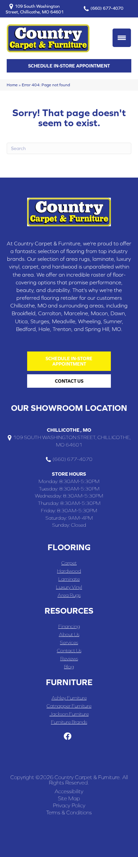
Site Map (69, 798)
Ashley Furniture (69, 698)
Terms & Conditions (69, 812)
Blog (69, 666)
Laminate (69, 579)
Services (69, 642)
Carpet (69, 563)
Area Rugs (69, 595)
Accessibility (69, 791)
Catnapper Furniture (69, 706)
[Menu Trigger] (122, 38)
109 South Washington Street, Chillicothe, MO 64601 (35, 9)
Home (12, 85)
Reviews (69, 658)
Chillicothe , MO (69, 430)
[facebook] (67, 736)
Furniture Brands (69, 722)
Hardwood (69, 571)
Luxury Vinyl (69, 587)
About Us (69, 634)
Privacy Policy (69, 805)
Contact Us (69, 650)
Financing (69, 626)
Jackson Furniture (69, 714)
